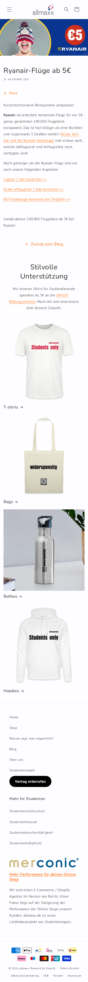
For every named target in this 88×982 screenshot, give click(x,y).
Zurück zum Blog (47, 244)
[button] (9, 9)
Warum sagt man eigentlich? (31, 738)
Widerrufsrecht (69, 968)
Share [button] (13, 93)
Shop (13, 728)
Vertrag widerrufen (30, 781)
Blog (12, 749)
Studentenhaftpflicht (25, 843)
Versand (58, 975)
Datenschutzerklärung (25, 975)
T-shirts (11, 407)
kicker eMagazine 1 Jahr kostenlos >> (34, 189)
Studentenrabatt (22, 770)
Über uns (16, 759)
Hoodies (11, 691)
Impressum (74, 975)
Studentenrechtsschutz (27, 811)
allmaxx (24, 968)
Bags (8, 501)
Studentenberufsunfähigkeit (31, 832)
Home (13, 717)
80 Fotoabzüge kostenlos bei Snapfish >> (37, 199)
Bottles (10, 596)
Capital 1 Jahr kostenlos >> (25, 179)
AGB (45, 975)
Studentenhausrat (23, 822)
